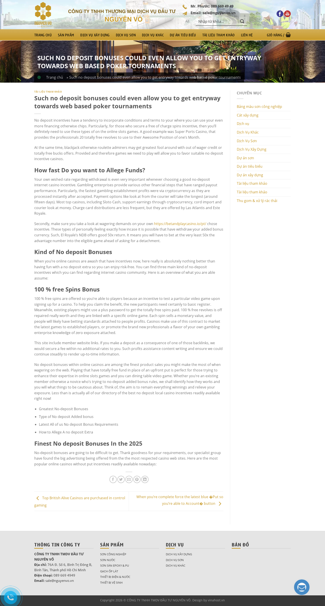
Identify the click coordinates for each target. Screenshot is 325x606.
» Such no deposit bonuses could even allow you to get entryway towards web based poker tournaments (154, 77)
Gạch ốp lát (109, 571)
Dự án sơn (245, 157)
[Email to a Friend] (129, 479)
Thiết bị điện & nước (115, 577)
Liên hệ (247, 35)
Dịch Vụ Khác (153, 35)
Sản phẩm (66, 35)
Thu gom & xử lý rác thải (257, 200)
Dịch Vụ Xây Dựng (94, 35)
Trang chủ (43, 35)
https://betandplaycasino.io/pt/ (180, 223)
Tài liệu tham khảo (218, 35)
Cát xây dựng (247, 115)
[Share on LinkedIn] (145, 479)
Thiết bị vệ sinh (111, 583)
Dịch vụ (243, 123)
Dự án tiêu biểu (183, 35)
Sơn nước (107, 560)
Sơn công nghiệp (113, 554)
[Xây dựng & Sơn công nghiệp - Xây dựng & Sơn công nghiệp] (47, 14)
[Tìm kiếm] (242, 21)
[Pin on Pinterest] (137, 479)
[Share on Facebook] (113, 479)
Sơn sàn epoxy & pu (114, 565)
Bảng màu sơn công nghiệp (259, 106)
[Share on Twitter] (121, 479)
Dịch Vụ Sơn (126, 35)
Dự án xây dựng (250, 175)
